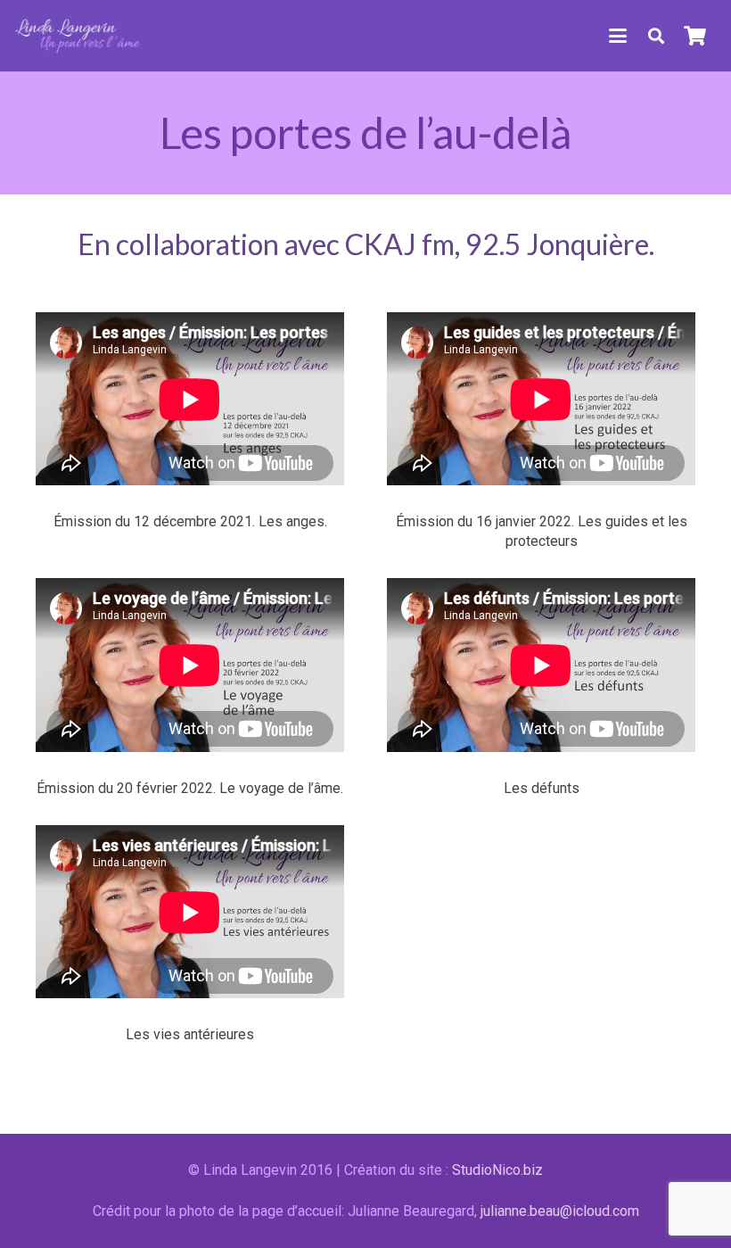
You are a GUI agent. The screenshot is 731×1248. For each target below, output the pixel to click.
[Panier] (695, 35)
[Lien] (78, 36)
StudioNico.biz (497, 1169)
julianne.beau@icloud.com (559, 1211)
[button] (617, 36)
